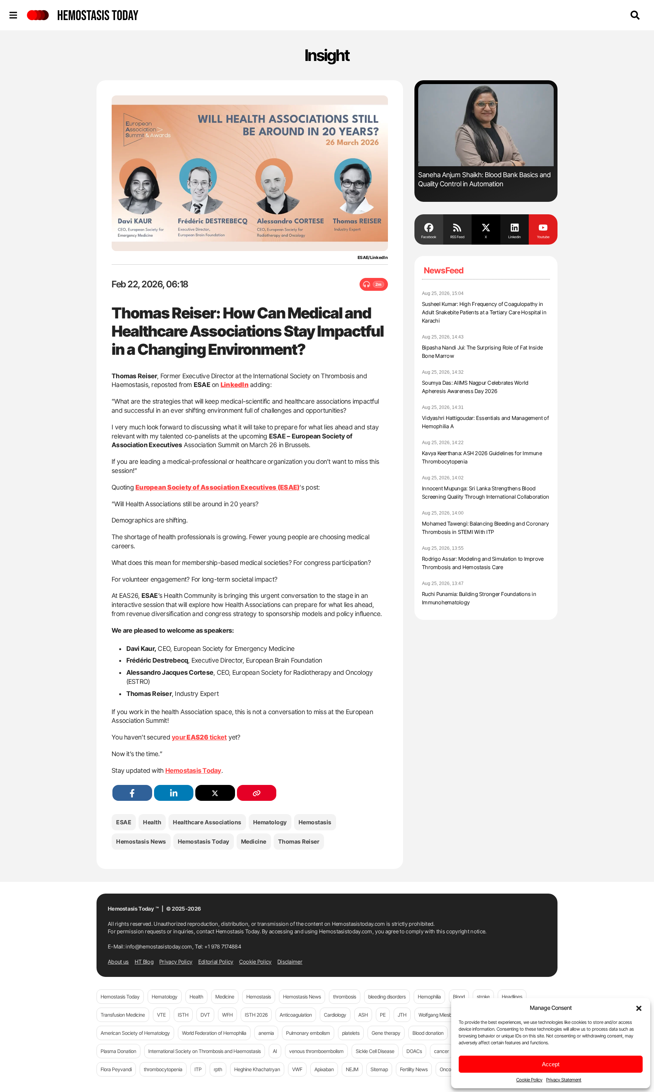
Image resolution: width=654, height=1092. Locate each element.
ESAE (123, 822)
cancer (441, 1051)
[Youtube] (543, 226)
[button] (639, 1007)
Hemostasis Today (193, 770)
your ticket (199, 737)
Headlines (512, 997)
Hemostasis (315, 822)
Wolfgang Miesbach (439, 1015)
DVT (205, 1015)
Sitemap (379, 1069)
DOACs (414, 1051)
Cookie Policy (529, 1080)
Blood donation (428, 1033)
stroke (483, 997)
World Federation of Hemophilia (214, 1033)
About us (118, 961)
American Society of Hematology (135, 1033)
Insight (327, 55)
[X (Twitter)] (215, 793)
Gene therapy (386, 1033)
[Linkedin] (514, 226)
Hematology (270, 822)
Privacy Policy (175, 961)
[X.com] (486, 226)
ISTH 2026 (256, 1015)
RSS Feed (457, 237)
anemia (266, 1033)
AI (275, 1051)
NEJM (352, 1069)
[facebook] (132, 793)
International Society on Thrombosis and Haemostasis (204, 1051)
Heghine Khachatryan (257, 1069)
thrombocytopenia (163, 1069)
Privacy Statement (563, 1080)
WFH (227, 1015)
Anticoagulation (296, 1015)
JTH (402, 1015)
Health (152, 822)
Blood (459, 997)
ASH (363, 1015)
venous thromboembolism (316, 1051)
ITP (198, 1069)
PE (383, 1015)
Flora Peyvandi (116, 1069)
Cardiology (335, 1015)
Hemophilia (429, 997)
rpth (218, 1069)
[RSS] (457, 226)
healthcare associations (207, 822)
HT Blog (144, 961)
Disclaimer (289, 961)
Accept (550, 1064)
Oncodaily (450, 1069)
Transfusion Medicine (123, 1015)
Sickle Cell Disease (375, 1051)
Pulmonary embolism (308, 1033)
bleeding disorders (387, 997)
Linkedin (514, 237)
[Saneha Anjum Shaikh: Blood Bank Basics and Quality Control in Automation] (486, 125)
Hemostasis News (141, 841)
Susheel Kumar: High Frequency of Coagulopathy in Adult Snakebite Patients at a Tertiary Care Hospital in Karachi (484, 312)
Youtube (543, 237)
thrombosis (344, 997)
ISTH (183, 1015)
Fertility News (414, 1069)
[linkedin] (174, 793)
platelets (351, 1033)
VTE (161, 1015)
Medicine (253, 841)
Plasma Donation (118, 1051)
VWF (297, 1069)
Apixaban (324, 1069)
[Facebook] (428, 226)
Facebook (428, 237)
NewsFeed (444, 270)
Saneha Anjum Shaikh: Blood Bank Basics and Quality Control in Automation (484, 179)
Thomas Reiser (299, 841)
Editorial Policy (216, 961)
